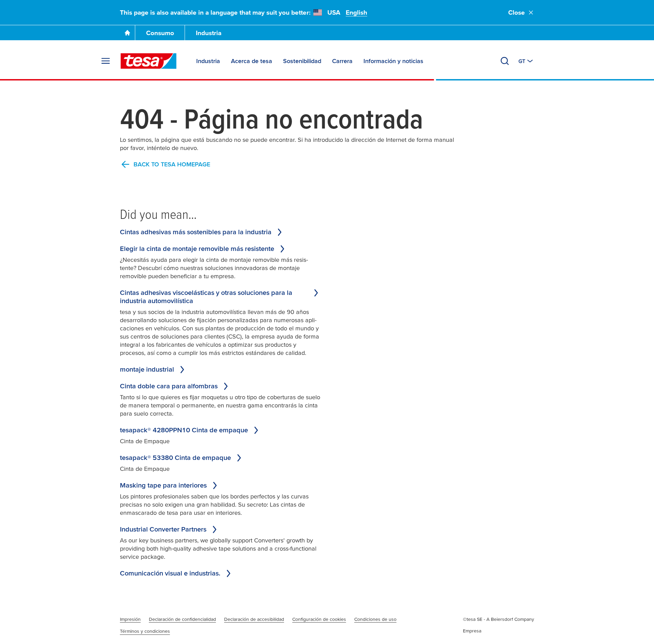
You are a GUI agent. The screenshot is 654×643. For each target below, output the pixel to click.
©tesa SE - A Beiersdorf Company (498, 619)
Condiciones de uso (375, 619)
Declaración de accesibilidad (254, 619)
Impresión (130, 619)
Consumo (160, 32)
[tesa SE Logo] (148, 61)
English (356, 12)
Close (516, 12)
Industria (208, 32)
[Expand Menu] (105, 61)
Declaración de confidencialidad (182, 619)
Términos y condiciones (145, 631)
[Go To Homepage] (127, 32)
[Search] (504, 61)
